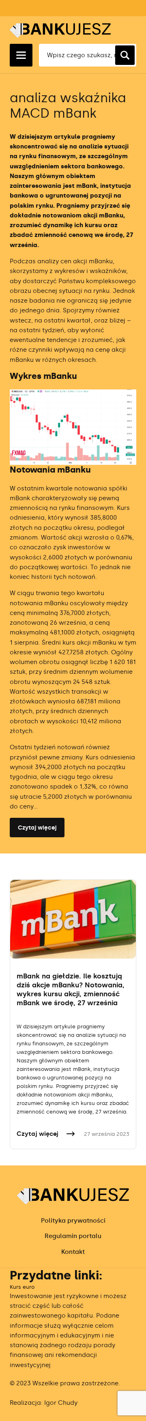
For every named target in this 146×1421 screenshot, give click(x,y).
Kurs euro (22, 1287)
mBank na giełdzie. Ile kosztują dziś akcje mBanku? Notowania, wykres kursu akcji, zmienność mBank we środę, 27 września (71, 989)
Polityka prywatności (73, 1220)
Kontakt (73, 1251)
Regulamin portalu (73, 1236)
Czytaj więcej (37, 827)
